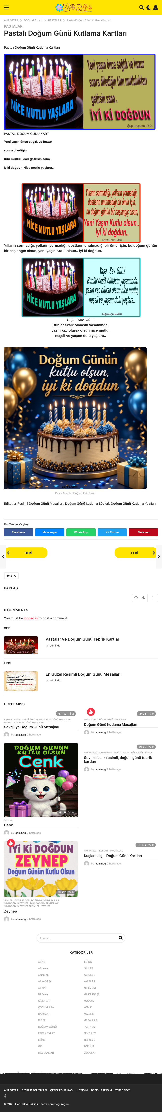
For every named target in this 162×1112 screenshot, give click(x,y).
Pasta (11, 575)
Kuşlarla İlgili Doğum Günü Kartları (113, 856)
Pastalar (13, 26)
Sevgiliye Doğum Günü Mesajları (31, 727)
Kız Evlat (90, 987)
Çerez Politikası (61, 1090)
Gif (40, 1046)
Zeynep (45, 906)
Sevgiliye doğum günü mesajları (24, 722)
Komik (88, 1007)
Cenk (8, 825)
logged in (31, 618)
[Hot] (91, 712)
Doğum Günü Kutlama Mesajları (110, 724)
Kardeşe (89, 974)
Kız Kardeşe (92, 994)
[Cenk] (41, 780)
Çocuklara (46, 1007)
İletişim (82, 1090)
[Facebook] (5, 1096)
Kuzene (89, 1013)
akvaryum (105, 752)
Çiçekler (44, 1000)
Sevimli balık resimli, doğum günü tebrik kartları (118, 760)
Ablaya (43, 968)
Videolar (90, 1052)
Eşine (17, 719)
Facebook (18, 532)
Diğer (42, 1020)
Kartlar (89, 981)
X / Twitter (112, 532)
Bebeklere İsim (101, 1090)
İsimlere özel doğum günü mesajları (36, 900)
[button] (6, 7)
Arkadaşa (45, 981)
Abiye (41, 961)
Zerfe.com (122, 1090)
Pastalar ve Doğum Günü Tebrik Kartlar (82, 639)
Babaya (43, 994)
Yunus (149, 752)
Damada (43, 1013)
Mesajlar (90, 719)
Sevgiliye (28, 719)
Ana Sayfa (11, 1090)
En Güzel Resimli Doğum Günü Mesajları (83, 674)
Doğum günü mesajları (112, 719)
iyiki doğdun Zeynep (16, 903)
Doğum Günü (47, 1026)
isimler (8, 820)
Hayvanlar (90, 752)
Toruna (89, 1046)
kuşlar (103, 851)
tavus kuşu (116, 851)
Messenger (49, 532)
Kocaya (89, 1000)
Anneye (43, 974)
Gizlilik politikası (34, 1090)
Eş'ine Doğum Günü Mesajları (53, 719)
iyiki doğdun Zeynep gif (44, 903)
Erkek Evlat (46, 1033)
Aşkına (8, 719)
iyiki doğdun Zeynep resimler (22, 906)
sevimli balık (121, 752)
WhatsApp (81, 532)
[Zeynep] (41, 869)
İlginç (88, 961)
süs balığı (137, 752)
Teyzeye (89, 1039)
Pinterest (144, 532)
